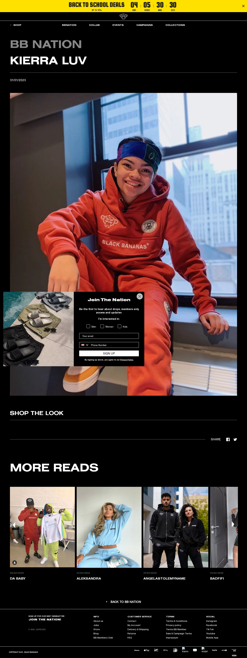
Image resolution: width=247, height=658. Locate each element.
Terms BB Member (176, 629)
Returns (131, 633)
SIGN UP (109, 353)
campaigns (144, 25)
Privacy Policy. (126, 360)
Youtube (210, 633)
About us (98, 621)
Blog (96, 633)
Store (96, 629)
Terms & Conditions (176, 621)
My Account (133, 625)
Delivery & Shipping (138, 629)
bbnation (69, 25)
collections (175, 25)
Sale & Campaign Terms (179, 633)
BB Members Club (103, 637)
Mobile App (212, 637)
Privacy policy (173, 625)
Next (233, 524)
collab (94, 25)
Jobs (96, 625)
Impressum (172, 637)
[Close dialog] (140, 296)
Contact (131, 621)
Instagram (211, 621)
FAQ (129, 637)
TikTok (210, 629)
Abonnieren (72, 629)
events (118, 25)
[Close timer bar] (243, 6)
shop (17, 25)
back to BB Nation (126, 602)
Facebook (211, 625)
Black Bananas (31, 652)
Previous (14, 525)
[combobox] (84, 345)
